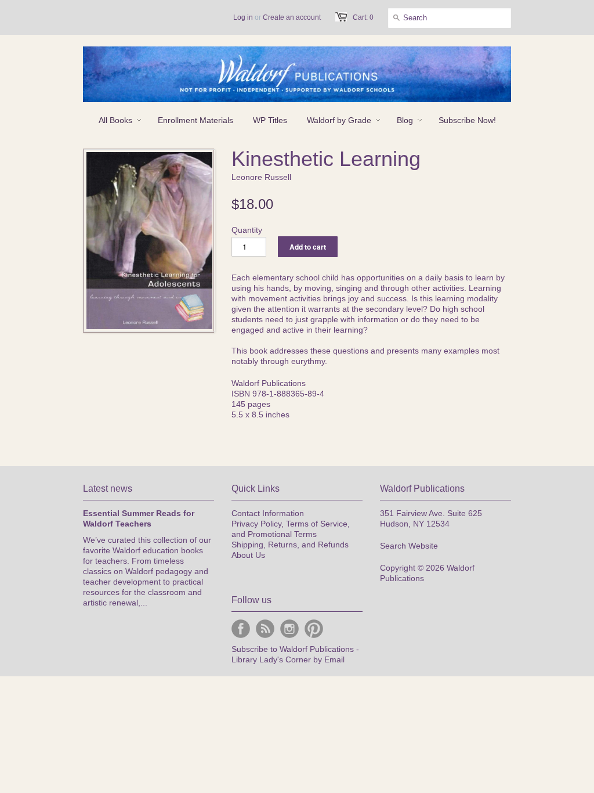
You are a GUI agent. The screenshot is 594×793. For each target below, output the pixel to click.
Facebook (240, 628)
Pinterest (314, 628)
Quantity (246, 230)
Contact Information (267, 513)
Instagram (289, 628)
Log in (243, 17)
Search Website (409, 545)
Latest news (107, 488)
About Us (248, 555)
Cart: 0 (363, 17)
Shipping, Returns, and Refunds (290, 544)
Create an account (292, 17)
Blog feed (265, 628)
